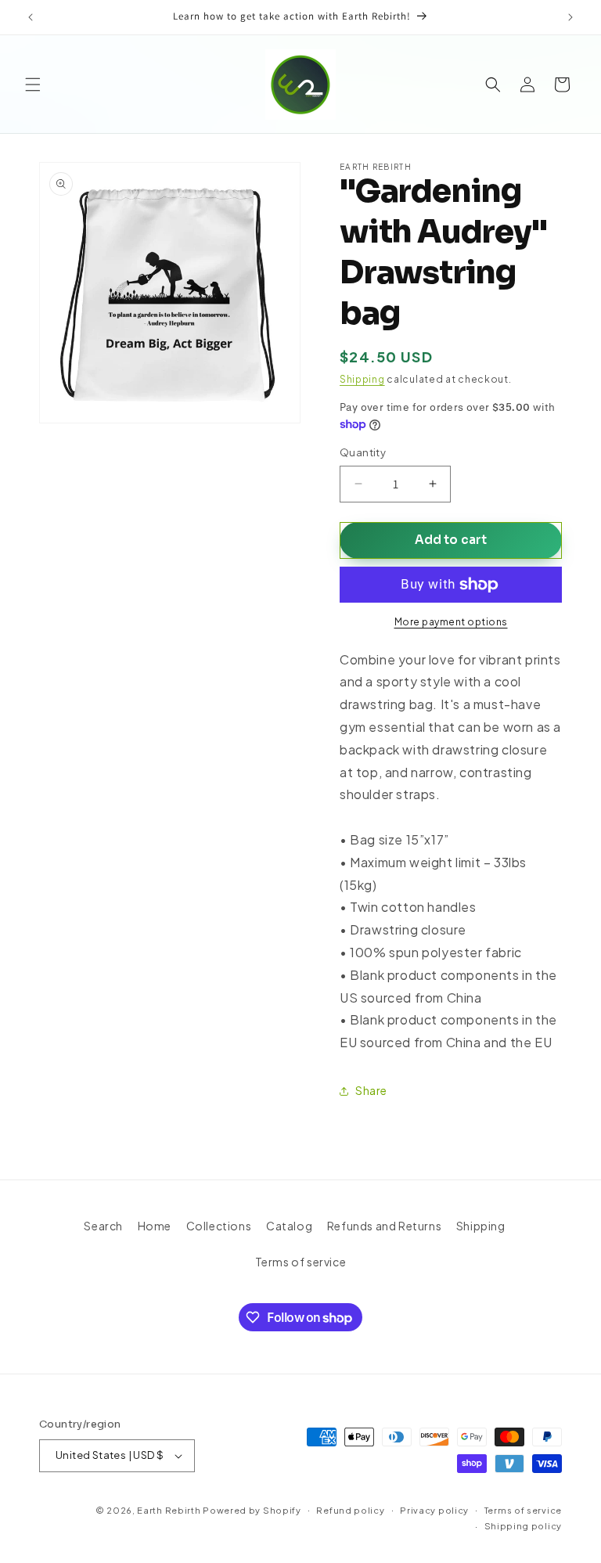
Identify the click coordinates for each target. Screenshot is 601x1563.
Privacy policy (434, 1510)
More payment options (451, 622)
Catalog (289, 1226)
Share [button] (371, 1090)
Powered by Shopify (252, 1510)
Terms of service (301, 1262)
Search (103, 1226)
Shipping (362, 379)
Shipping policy (523, 1526)
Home (154, 1226)
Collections (219, 1226)
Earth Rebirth (168, 1510)
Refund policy (350, 1510)
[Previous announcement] (30, 17)
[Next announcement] (570, 17)
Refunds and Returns (384, 1226)
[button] (33, 84)
